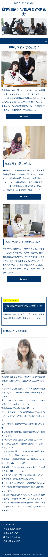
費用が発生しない (11, 533)
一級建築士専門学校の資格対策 (23, 305)
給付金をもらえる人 (12, 537)
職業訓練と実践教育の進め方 (24, 11)
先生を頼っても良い (12, 541)
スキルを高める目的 (12, 529)
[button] (24, 41)
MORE (25, 117)
